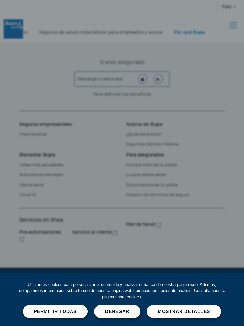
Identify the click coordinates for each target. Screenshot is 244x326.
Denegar (117, 311)
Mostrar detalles (184, 311)
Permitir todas (55, 311)
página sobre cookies (121, 296)
